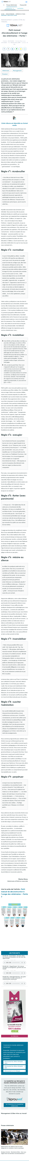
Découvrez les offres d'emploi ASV (13, 1067)
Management (17, 70)
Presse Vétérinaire (11, 5)
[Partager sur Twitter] (8, 49)
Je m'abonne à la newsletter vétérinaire (14, 1105)
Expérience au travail (20, 14)
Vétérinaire (5, 70)
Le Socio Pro (9, 8)
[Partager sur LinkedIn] (12, 49)
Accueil (2, 14)
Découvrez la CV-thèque (12, 1071)
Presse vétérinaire (10, 14)
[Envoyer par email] (21, 49)
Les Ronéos (20, 8)
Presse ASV (23, 5)
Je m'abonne (14, 1036)
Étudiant (5, 74)
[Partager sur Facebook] (4, 49)
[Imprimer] (25, 49)
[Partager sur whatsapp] (16, 49)
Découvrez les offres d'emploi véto (13, 1062)
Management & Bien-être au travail (9, 15)
